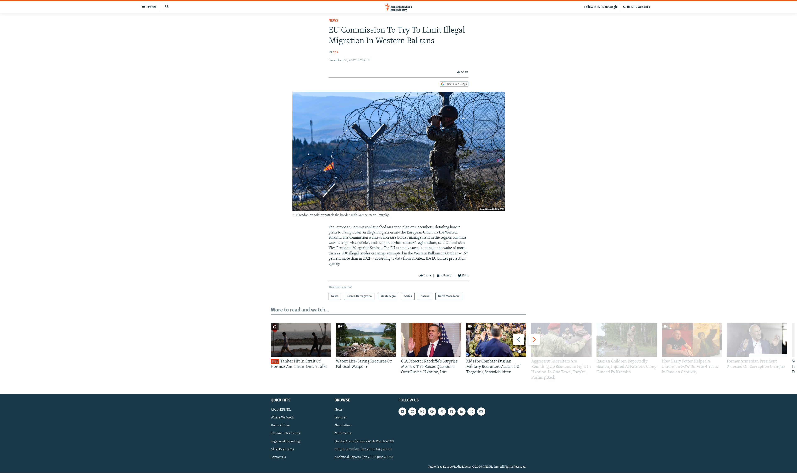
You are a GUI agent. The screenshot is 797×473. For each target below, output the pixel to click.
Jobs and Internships (285, 433)
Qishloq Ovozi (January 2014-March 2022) (364, 441)
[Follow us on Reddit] (412, 412)
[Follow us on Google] (432, 412)
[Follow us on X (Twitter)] (442, 412)
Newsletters (343, 425)
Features (341, 417)
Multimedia (343, 433)
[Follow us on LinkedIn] (461, 412)
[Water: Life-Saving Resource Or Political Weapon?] (366, 340)
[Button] (462, 72)
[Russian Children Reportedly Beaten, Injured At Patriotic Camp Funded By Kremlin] (627, 340)
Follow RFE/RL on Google (601, 7)
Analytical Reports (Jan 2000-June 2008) (364, 457)
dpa (335, 52)
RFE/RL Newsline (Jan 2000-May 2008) (363, 449)
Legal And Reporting (285, 441)
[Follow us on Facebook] (452, 412)
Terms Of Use (280, 425)
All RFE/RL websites (636, 7)
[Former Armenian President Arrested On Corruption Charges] (757, 340)
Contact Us (278, 457)
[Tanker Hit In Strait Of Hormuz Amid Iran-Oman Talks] (301, 340)
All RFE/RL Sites (282, 449)
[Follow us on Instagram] (422, 412)
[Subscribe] (481, 412)
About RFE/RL (281, 410)
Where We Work (282, 417)
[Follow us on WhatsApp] (471, 412)
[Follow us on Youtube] (402, 412)
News (333, 21)
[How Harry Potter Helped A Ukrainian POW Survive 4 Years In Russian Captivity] (692, 340)
